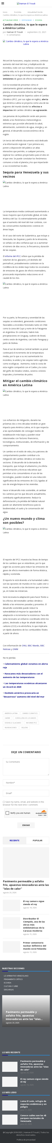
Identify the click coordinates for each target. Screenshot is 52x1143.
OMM (15, 649)
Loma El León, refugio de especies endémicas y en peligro (33, 1104)
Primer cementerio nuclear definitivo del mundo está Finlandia (34, 945)
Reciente (14, 840)
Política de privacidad (26, 1139)
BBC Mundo (33, 645)
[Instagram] (16, 1034)
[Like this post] (25, 52)
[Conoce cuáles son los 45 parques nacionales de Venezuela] (9, 1120)
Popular (37, 840)
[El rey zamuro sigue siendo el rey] (11, 905)
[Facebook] (26, 1034)
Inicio (5, 12)
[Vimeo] (26, 1042)
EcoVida (17, 12)
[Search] (49, 3)
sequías (24, 727)
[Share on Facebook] (32, 52)
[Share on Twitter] (38, 52)
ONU (24, 645)
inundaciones (10, 727)
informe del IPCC (13, 256)
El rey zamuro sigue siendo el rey (33, 903)
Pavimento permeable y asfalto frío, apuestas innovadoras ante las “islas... (24, 1015)
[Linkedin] (35, 1034)
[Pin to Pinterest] (45, 52)
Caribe (7, 718)
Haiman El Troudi (15, 32)
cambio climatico (30, 713)
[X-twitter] (7, 1034)
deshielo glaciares (13, 723)
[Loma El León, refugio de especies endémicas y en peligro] (9, 1105)
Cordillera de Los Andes (25, 718)
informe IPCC (31, 723)
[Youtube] (44, 1034)
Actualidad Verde (35, 12)
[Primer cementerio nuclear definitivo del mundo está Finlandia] (11, 947)
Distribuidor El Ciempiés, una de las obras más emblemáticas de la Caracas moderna (34, 924)
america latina (11, 713)
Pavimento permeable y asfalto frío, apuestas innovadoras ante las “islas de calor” (26, 885)
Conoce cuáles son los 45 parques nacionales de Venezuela (33, 1118)
